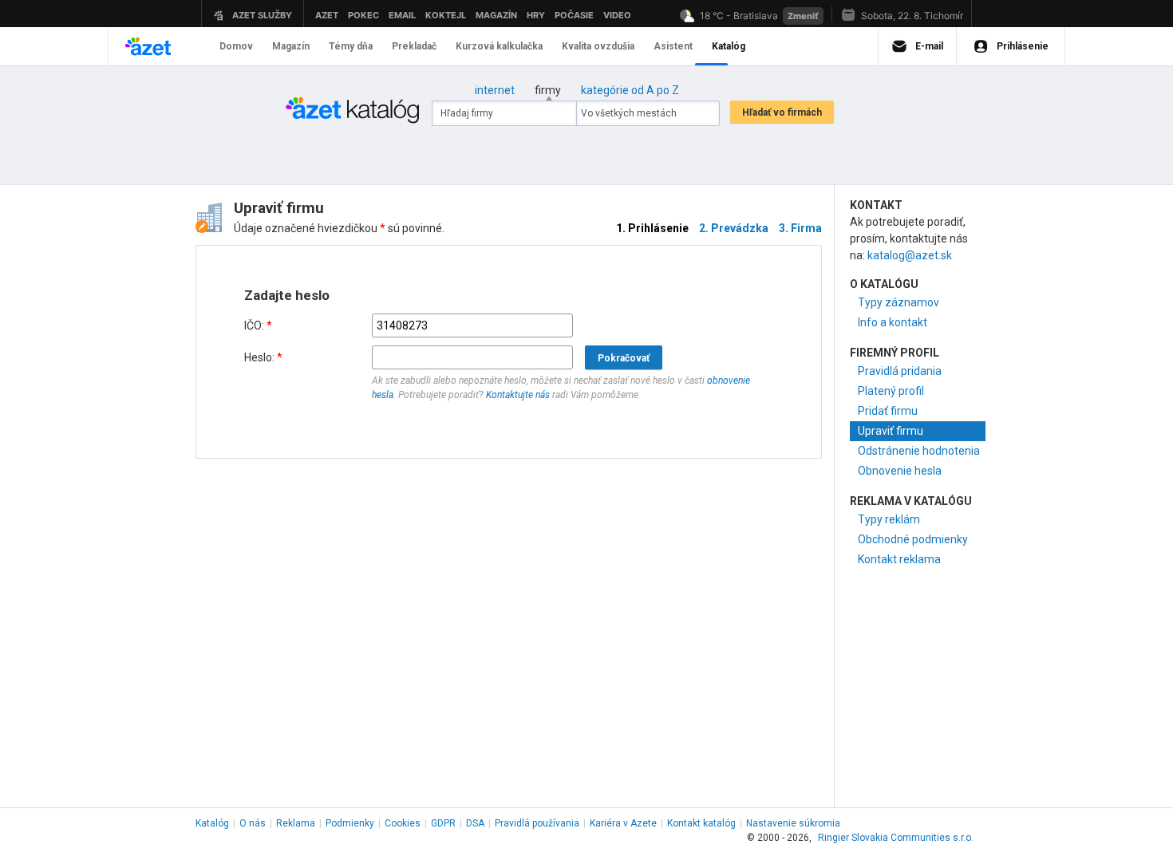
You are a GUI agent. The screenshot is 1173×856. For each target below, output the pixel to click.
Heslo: (263, 357)
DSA (475, 823)
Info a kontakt (892, 322)
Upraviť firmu (890, 430)
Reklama (295, 823)
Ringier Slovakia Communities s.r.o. (896, 837)
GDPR (443, 823)
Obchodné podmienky (913, 539)
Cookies (403, 823)
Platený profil (891, 391)
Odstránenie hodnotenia (919, 450)
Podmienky (350, 823)
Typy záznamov (898, 302)
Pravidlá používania (537, 823)
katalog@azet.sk (909, 255)
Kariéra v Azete (623, 823)
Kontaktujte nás (518, 394)
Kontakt (701, 823)
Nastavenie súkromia (793, 823)
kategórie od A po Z (630, 90)
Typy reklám (889, 519)
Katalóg (212, 823)
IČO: (258, 325)
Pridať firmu (888, 410)
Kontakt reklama (899, 559)
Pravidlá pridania (900, 371)
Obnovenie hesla (900, 470)
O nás (252, 823)
